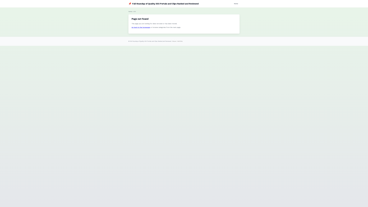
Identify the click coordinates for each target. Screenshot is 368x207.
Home (236, 3)
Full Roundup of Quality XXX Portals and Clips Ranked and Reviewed (163, 3)
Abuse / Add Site (177, 41)
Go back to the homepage (141, 27)
